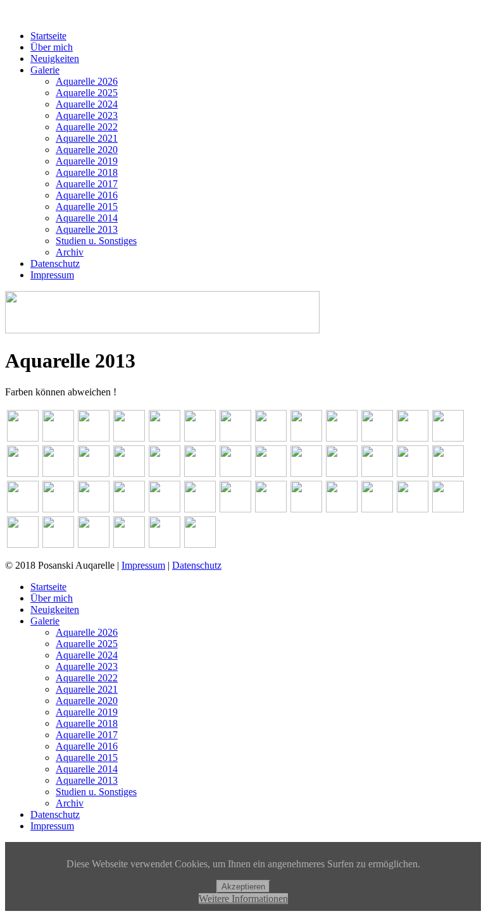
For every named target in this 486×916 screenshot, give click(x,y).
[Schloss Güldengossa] (271, 461)
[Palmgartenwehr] (200, 461)
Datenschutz (55, 263)
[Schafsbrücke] (235, 461)
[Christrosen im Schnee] (306, 496)
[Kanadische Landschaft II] (377, 426)
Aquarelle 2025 (87, 92)
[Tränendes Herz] (93, 532)
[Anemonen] (271, 496)
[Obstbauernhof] (448, 426)
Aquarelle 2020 (87, 149)
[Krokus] (412, 496)
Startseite (48, 35)
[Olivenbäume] (58, 461)
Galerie (44, 70)
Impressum (52, 274)
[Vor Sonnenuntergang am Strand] (93, 496)
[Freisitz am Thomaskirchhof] (200, 426)
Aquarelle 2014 (87, 218)
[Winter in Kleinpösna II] (164, 496)
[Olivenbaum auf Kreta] (23, 461)
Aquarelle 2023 (87, 115)
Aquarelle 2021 (87, 138)
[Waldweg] (129, 496)
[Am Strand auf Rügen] (129, 426)
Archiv (70, 252)
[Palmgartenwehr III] (164, 461)
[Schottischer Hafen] (342, 461)
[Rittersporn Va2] (58, 532)
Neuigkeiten (54, 58)
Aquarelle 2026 (87, 81)
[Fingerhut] (342, 496)
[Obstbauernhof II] (412, 426)
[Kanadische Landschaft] (342, 426)
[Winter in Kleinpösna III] (200, 496)
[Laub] (448, 496)
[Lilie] (23, 532)
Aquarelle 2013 (87, 229)
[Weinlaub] (129, 532)
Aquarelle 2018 (87, 172)
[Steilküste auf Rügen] (448, 461)
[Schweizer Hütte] (377, 461)
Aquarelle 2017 (87, 183)
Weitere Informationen (243, 898)
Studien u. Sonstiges (96, 240)
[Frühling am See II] (235, 426)
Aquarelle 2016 (87, 195)
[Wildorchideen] (164, 532)
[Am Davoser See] (58, 426)
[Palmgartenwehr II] (129, 461)
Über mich (51, 47)
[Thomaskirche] (58, 496)
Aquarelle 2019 (87, 161)
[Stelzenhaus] (23, 496)
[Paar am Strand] (93, 461)
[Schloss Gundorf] (200, 532)
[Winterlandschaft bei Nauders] (235, 496)
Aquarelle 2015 (87, 206)
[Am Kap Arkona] (93, 426)
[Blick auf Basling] (164, 426)
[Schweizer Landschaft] (412, 461)
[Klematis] (377, 496)
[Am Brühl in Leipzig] (23, 426)
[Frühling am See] (271, 426)
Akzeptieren (243, 886)
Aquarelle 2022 (87, 126)
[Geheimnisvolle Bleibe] (306, 426)
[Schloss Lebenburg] (306, 461)
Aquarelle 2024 (87, 104)
